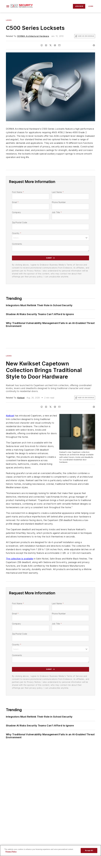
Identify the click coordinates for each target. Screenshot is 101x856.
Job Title (57, 212)
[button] (8, 6)
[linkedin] (46, 45)
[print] (94, 45)
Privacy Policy (11, 852)
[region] (50, 850)
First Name (18, 192)
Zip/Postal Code (19, 222)
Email (15, 202)
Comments (17, 244)
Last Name (58, 192)
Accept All (89, 850)
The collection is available (19, 558)
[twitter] (50, 45)
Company (16, 212)
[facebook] (41, 45)
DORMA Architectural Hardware (33, 36)
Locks (9, 20)
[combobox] (50, 238)
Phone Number (59, 202)
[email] (59, 45)
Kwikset (21, 397)
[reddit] (55, 45)
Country (16, 233)
